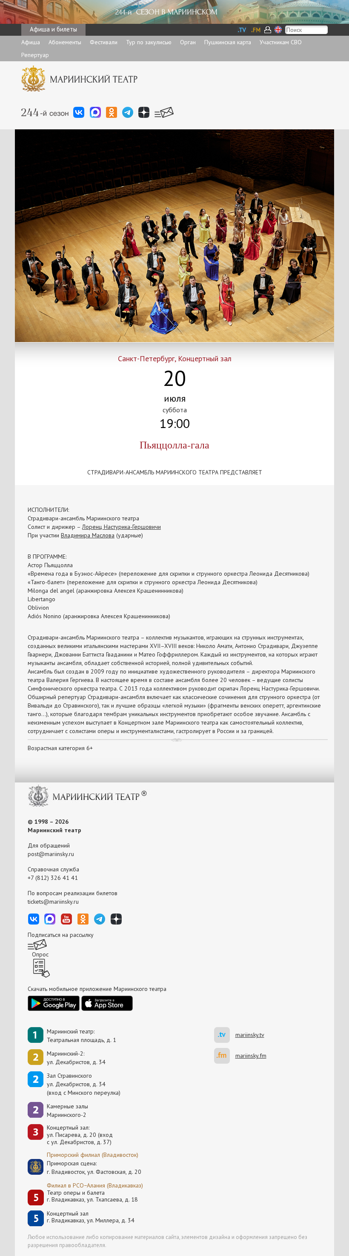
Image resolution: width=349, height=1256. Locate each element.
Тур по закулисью (149, 42)
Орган (188, 42)
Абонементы (65, 42)
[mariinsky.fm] (224, 1056)
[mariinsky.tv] (224, 1035)
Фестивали (103, 42)
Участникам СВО (281, 42)
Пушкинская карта (227, 42)
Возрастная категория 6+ (60, 748)
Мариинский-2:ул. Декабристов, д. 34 (76, 1058)
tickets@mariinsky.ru (53, 901)
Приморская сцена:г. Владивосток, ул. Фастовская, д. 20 (85, 1167)
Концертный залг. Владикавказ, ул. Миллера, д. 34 (90, 1217)
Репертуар (35, 55)
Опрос (40, 954)
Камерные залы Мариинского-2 (67, 1110)
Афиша (30, 42)
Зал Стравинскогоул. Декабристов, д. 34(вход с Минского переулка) (83, 1084)
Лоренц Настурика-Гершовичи (121, 527)
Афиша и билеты (53, 29)
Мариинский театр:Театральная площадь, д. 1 (81, 1036)
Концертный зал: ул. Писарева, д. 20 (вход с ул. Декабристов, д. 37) (80, 1134)
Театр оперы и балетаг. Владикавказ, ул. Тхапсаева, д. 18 (92, 1196)
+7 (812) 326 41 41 (53, 878)
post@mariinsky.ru (51, 854)
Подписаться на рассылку (61, 935)
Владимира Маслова (87, 535)
